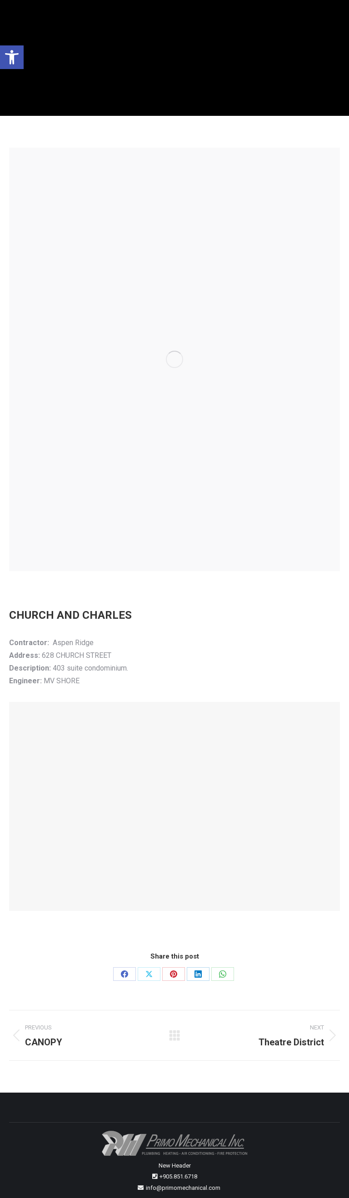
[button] (12, 57)
